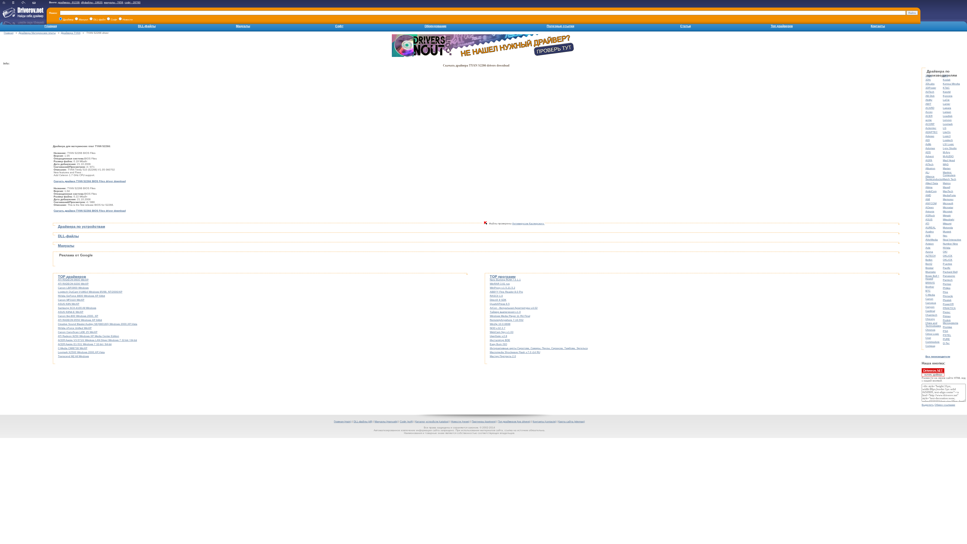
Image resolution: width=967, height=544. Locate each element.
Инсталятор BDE (500, 340)
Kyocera (947, 95)
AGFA (928, 160)
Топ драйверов (782, 26)
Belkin (929, 259)
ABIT (928, 104)
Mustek (947, 231)
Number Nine (950, 243)
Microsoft (948, 203)
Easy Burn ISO (498, 344)
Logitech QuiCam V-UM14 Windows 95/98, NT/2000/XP (90, 291)
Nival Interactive (952, 239)
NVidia (946, 247)
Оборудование (435, 26)
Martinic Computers (949, 174)
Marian (947, 168)
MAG (946, 164)
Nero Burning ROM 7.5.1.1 (505, 279)
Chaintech (931, 315)
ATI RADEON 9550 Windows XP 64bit (80, 320)
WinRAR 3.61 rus (500, 283)
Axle (927, 247)
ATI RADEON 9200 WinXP (73, 283)
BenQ (928, 263)
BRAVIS (930, 282)
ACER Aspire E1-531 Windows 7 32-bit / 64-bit (85, 344)
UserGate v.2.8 (498, 336)
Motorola (948, 227)
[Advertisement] (23, 142)
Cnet (928, 337)
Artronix (929, 211)
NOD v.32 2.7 (497, 328)
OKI (945, 251)
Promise (947, 327)
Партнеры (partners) (484, 421)
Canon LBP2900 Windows (73, 287)
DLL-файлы (147, 26)
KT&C (946, 87)
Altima (929, 187)
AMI (927, 199)
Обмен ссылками (945, 404)
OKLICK (947, 255)
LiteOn (947, 132)
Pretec (946, 312)
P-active (947, 263)
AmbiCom (931, 191)
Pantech (948, 280)
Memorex (948, 199)
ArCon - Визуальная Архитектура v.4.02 (514, 308)
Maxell (946, 187)
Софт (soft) (406, 421)
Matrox (947, 183)
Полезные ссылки (560, 26)
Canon (929, 298)
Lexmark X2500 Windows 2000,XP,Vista (81, 352)
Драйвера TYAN (70, 32)
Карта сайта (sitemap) (571, 421)
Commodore (932, 342)
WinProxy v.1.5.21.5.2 (502, 287)
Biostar (929, 267)
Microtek (947, 211)
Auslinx (929, 231)
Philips (946, 288)
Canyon (930, 306)
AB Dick (930, 95)
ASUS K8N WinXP (68, 303)
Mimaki (947, 215)
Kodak (946, 79)
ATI (927, 223)
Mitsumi (947, 223)
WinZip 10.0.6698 (500, 324)
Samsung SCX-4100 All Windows (77, 308)
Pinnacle (948, 296)
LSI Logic (948, 144)
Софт (339, 26)
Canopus (930, 302)
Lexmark (948, 124)
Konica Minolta (951, 83)
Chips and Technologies (933, 324)
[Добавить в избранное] (16, 3)
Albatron (930, 168)
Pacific (946, 267)
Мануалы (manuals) (386, 421)
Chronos (930, 329)
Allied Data (931, 183)
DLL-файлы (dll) (363, 421)
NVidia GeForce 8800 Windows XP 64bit (81, 295)
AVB (927, 235)
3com (928, 75)
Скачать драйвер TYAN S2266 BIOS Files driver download (90, 181)
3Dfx (928, 79)
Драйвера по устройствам (81, 226)
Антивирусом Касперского (528, 223)
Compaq (930, 346)
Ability (928, 99)
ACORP (930, 124)
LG (944, 128)
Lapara (947, 108)
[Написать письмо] (37, 3)
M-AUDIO (948, 156)
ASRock (930, 215)
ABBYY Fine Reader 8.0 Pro (506, 291)
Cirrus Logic (932, 333)
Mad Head (949, 160)
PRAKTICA (949, 308)
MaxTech (948, 191)
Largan (947, 112)
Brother (929, 286)
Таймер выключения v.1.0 (505, 312)
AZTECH (930, 255)
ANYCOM (931, 203)
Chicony (930, 319)
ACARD (929, 108)
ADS (928, 152)
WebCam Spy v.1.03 (501, 332)
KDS (945, 75)
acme (928, 120)
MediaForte (949, 195)
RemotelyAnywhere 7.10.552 (507, 320)
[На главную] (7, 3)
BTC (927, 290)
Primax (947, 316)
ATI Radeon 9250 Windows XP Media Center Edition (88, 336)
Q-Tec (946, 343)
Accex (929, 112)
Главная (51, 26)
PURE (946, 339)
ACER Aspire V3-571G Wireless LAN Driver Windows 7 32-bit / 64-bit (97, 340)
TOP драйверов (72, 277)
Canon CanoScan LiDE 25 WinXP (77, 332)
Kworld (947, 91)
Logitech (948, 140)
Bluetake (930, 271)
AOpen (929, 207)
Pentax (947, 284)
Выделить (928, 404)
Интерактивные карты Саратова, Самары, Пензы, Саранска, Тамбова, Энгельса (539, 348)
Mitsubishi (948, 219)
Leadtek (947, 116)
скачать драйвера (933, 374)
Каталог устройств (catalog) (432, 421)
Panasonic (949, 276)
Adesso (929, 136)
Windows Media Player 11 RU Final (510, 316)
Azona (929, 251)
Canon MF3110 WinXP (71, 299)
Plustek (947, 300)
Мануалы (243, 26)
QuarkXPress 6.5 (500, 303)
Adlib (928, 144)
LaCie (946, 99)
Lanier (946, 104)
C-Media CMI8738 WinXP (72, 348)
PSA (945, 331)
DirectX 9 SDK (498, 299)
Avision (929, 243)
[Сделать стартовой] (26, 3)
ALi (927, 172)
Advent (929, 156)
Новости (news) (460, 421)
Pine (945, 292)
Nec (945, 235)
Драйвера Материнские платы (37, 32)
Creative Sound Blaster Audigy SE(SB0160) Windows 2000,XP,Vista (97, 324)
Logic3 (947, 136)
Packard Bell (950, 271)
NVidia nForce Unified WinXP (75, 328)
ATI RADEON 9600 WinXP (73, 279)
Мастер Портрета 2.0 (503, 356)
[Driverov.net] (22, 16)
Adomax (930, 148)
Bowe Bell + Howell (932, 277)
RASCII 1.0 (496, 295)
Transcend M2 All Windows (73, 356)
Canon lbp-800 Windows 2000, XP (78, 316)
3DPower (930, 87)
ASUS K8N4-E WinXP (70, 312)
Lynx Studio (950, 148)
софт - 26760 (133, 2)
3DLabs (930, 83)
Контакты (878, 26)
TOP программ (502, 277)
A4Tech (929, 91)
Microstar (948, 207)
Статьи (685, 26)
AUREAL (930, 227)
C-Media (930, 294)
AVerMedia (931, 239)
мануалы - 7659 (113, 2)
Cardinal (930, 311)
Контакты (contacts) (544, 421)
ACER (929, 116)
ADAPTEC (931, 132)
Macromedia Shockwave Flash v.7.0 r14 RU (515, 352)
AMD (928, 195)
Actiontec (930, 128)
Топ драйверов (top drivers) (514, 421)
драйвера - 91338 (69, 2)
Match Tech (949, 179)
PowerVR (948, 304)
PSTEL (947, 335)
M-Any (946, 152)
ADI (927, 140)
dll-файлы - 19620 (91, 2)
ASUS (929, 219)
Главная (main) (342, 421)
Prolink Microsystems (950, 321)
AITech (929, 164)
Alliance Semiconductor (934, 178)
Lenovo (947, 120)
